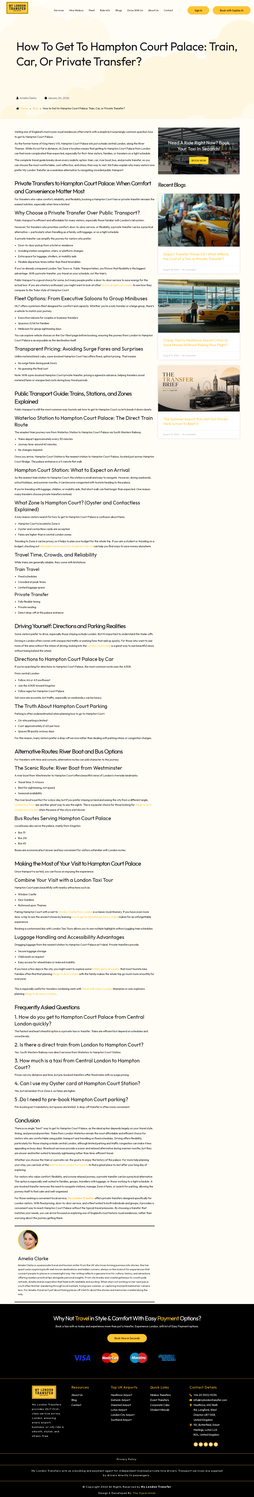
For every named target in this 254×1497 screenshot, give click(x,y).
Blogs (118, 10)
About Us (153, 10)
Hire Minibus (76, 10)
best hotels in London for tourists (68, 1165)
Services (59, 10)
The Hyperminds (144, 1493)
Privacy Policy (127, 1459)
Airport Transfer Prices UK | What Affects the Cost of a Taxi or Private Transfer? (196, 256)
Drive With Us (135, 10)
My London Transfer (156, 1486)
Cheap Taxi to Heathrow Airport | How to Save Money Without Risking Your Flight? (195, 342)
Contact (168, 10)
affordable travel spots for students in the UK (66, 546)
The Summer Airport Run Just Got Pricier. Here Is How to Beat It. (196, 421)
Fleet (92, 10)
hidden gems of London (106, 969)
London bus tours (25, 804)
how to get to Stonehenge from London (94, 917)
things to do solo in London (40, 993)
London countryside (99, 645)
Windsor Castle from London (75, 912)
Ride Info (105, 10)
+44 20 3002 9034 (205, 1395)
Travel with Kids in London (97, 988)
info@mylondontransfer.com (210, 1400)
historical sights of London (117, 285)
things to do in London (65, 974)
